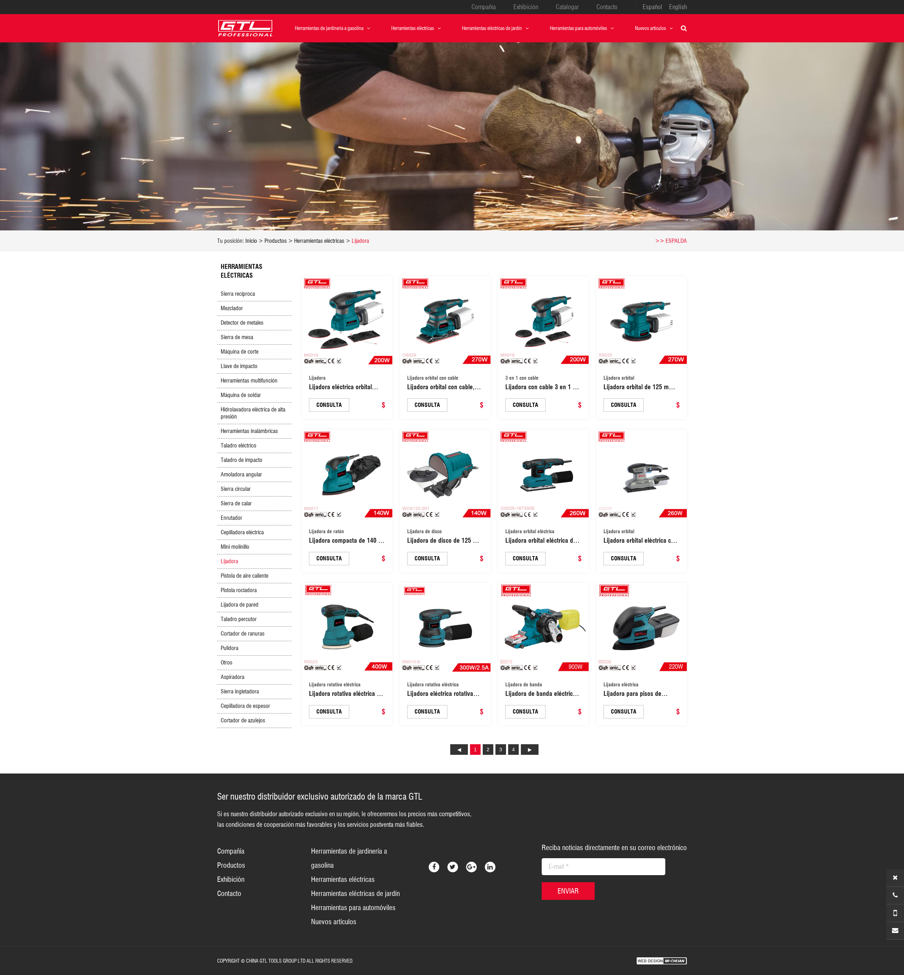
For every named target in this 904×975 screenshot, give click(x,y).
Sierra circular (236, 489)
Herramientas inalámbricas (249, 431)
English (678, 7)
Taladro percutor (239, 619)
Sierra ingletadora (240, 691)
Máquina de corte (239, 351)
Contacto (607, 7)
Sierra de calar (236, 503)
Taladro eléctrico (238, 445)
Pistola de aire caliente (244, 575)
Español (652, 7)
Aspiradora (232, 677)
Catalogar (567, 7)
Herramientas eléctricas (412, 28)
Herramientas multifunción (249, 380)
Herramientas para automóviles (578, 28)
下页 (530, 749)
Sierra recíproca (238, 293)
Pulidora (229, 648)
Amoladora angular (241, 474)
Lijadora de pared (239, 604)
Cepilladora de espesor (245, 706)
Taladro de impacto (241, 460)
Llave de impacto (239, 366)
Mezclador (232, 308)
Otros (226, 662)
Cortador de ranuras (242, 633)
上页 (459, 749)
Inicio (251, 240)
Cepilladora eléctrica (242, 532)
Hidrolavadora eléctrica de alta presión (253, 413)
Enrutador (231, 517)
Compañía (483, 7)
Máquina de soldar (241, 395)
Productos (275, 240)
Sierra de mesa (237, 337)
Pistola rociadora (239, 590)
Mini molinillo (235, 546)
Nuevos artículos (650, 28)
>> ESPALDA (671, 240)
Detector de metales (242, 322)
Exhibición (525, 7)
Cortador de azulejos (243, 720)
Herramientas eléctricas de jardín (492, 28)
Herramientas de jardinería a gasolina (329, 28)
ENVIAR (568, 891)
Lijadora (360, 240)
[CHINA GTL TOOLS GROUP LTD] (245, 28)
